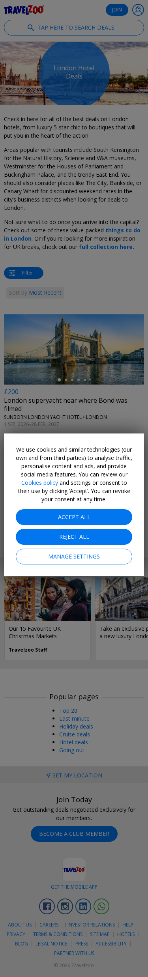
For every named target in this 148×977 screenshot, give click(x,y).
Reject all (74, 536)
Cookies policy (39, 482)
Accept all (74, 517)
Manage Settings (74, 556)
